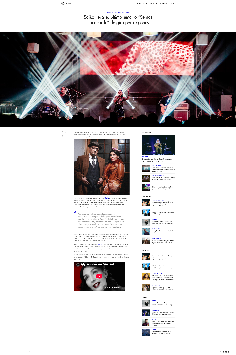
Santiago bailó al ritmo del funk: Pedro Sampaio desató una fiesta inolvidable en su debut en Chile (163, 169)
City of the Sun (156, 285)
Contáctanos (22, 352)
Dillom (154, 319)
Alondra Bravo (156, 238)
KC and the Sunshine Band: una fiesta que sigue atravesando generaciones (162, 188)
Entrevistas (137, 3)
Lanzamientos (163, 3)
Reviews (145, 3)
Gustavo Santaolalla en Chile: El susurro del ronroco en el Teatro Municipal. (157, 160)
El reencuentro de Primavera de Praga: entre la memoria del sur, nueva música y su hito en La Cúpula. (163, 204)
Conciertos (153, 3)
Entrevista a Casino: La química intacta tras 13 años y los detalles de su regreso (163, 213)
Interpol (154, 219)
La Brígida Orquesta (158, 175)
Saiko (128, 12)
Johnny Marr (156, 229)
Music (123, 12)
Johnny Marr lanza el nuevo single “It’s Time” (162, 231)
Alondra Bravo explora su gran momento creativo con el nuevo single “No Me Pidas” (163, 242)
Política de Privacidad (34, 352)
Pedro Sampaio (156, 165)
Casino (154, 210)
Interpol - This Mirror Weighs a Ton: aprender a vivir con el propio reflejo (162, 222)
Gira (116, 12)
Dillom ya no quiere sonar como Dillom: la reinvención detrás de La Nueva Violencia (163, 323)
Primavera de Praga (158, 200)
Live (119, 12)
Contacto (172, 3)
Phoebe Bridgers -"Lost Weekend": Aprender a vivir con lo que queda (161, 332)
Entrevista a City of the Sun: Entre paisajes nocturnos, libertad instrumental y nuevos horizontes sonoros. (163, 289)
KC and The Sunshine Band (159, 185)
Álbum (154, 329)
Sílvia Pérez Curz (157, 273)
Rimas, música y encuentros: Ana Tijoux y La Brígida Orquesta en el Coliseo (163, 178)
